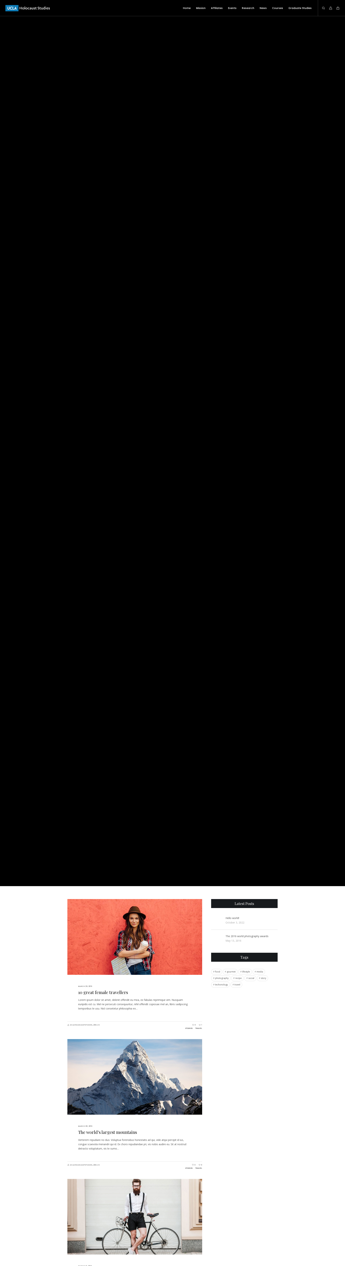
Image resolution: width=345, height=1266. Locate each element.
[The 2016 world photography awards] (216, 938)
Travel (198, 1028)
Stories (189, 1028)
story (263, 978)
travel (237, 984)
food (217, 971)
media (260, 971)
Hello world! (232, 918)
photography (222, 978)
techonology (221, 984)
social (251, 978)
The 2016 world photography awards (247, 936)
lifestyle (246, 971)
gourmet (231, 971)
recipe (238, 978)
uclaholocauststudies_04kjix (85, 1025)
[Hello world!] (216, 920)
